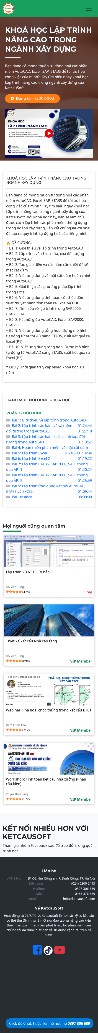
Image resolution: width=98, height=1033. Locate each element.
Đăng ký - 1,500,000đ (35, 98)
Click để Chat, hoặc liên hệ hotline (49, 1023)
